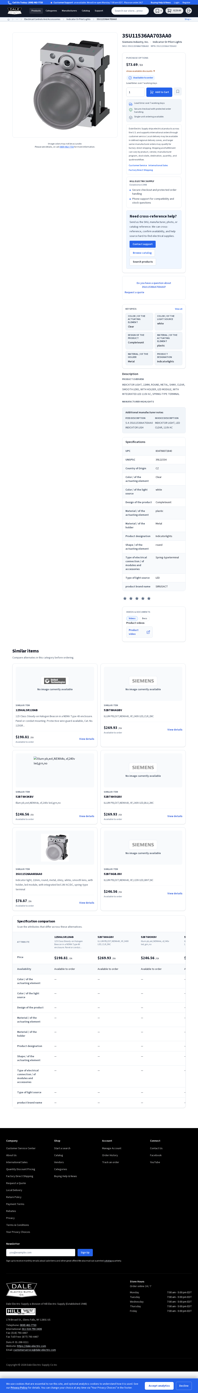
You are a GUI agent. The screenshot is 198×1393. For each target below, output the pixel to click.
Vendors (59, 1162)
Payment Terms (15, 1204)
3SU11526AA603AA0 (29, 874)
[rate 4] (143, 598)
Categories (51, 10)
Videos (132, 618)
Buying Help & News (161, 2)
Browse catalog (142, 253)
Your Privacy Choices (18, 1232)
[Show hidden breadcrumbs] (17, 19)
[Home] (8, 19)
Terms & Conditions (17, 1225)
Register (186, 2)
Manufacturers (69, 10)
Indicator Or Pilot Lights (167, 42)
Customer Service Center (21, 1148)
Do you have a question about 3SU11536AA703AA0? (154, 285)
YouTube (155, 1162)
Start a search (62, 1148)
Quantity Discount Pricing (20, 1169)
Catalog (86, 10)
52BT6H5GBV (113, 797)
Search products (143, 262)
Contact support (143, 244)
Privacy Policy (19, 1388)
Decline (184, 1386)
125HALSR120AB (27, 710)
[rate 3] (137, 598)
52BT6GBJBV (113, 874)
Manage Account (111, 1148)
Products (36, 10)
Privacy (10, 1218)
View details (86, 739)
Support (99, 10)
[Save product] (178, 91)
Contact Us (156, 1148)
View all (178, 309)
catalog (108, 1260)
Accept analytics (159, 1386)
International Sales (158, 165)
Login (176, 2)
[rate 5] (149, 598)
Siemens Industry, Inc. (135, 42)
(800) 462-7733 (35, 2)
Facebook (156, 1155)
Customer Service (138, 165)
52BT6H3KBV (24, 797)
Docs (144, 618)
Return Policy (13, 1197)
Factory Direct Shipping (141, 170)
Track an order (110, 1162)
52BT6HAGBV (113, 710)
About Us (11, 1155)
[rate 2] (131, 598)
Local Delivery (14, 1190)
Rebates (11, 1211)
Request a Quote (16, 1183)
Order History (110, 1155)
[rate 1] (125, 598)
